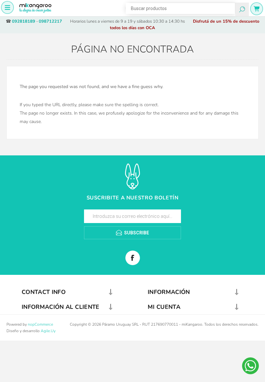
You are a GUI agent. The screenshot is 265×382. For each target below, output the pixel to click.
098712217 (50, 21)
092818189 (23, 21)
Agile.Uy (48, 330)
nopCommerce (40, 324)
